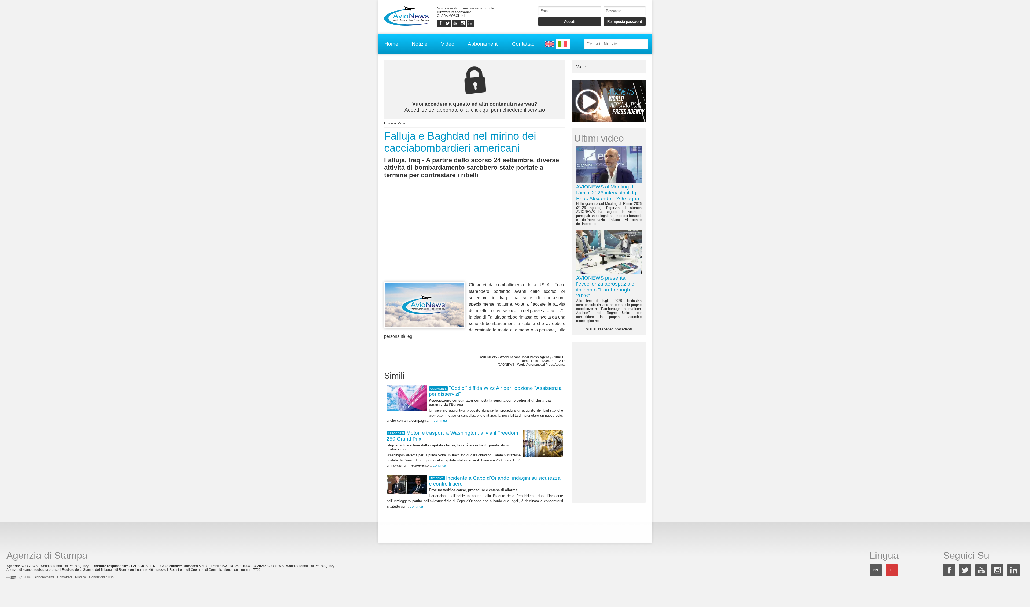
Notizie (420, 44)
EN (875, 570)
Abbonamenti (483, 44)
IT (891, 570)
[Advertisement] (474, 239)
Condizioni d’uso (101, 577)
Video (447, 44)
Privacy (80, 577)
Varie (401, 123)
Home (391, 44)
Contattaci (523, 44)
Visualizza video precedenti (609, 329)
